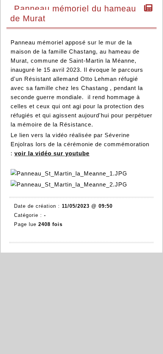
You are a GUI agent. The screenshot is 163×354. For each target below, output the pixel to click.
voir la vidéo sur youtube (51, 153)
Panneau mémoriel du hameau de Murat (73, 13)
